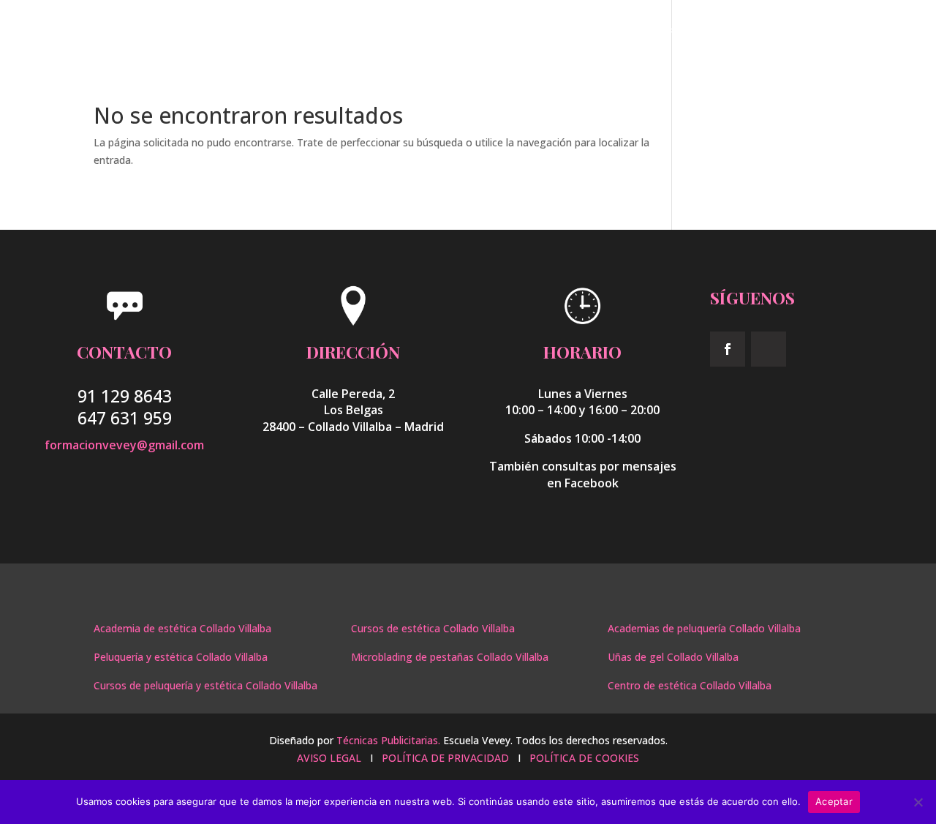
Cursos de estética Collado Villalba (433, 628)
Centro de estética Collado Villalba (689, 685)
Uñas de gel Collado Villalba (673, 657)
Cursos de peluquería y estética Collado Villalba (205, 685)
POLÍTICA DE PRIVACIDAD (445, 758)
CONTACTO (886, 32)
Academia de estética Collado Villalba (182, 628)
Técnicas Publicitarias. (388, 740)
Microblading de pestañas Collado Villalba (449, 657)
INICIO (427, 32)
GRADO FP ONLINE (675, 32)
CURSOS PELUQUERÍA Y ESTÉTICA (537, 32)
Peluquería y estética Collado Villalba (181, 657)
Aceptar (834, 801)
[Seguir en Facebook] (727, 349)
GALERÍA (820, 32)
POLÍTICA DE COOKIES (584, 758)
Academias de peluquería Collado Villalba (704, 628)
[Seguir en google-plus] (768, 349)
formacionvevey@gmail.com (124, 445)
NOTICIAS (759, 32)
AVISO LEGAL (330, 758)
